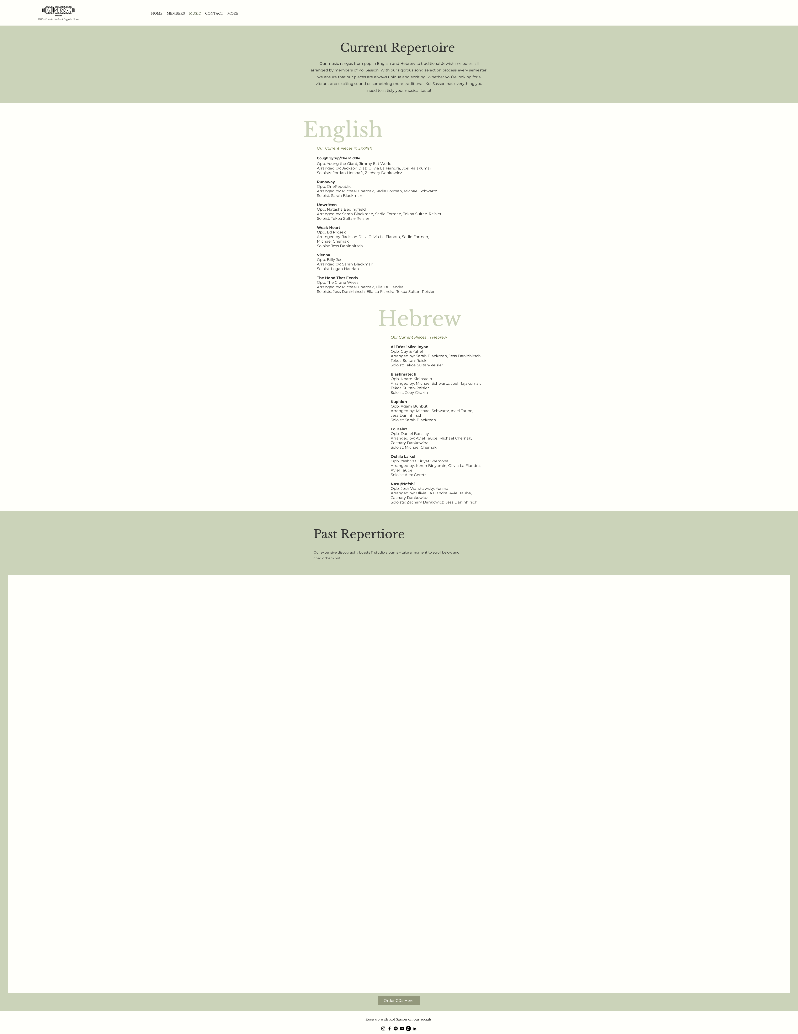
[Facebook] (389, 1028)
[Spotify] (395, 1028)
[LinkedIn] (414, 1028)
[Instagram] (383, 1028)
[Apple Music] (408, 1028)
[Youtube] (402, 1028)
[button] (232, 13)
